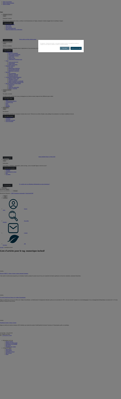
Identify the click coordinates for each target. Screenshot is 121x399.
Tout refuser (64, 48)
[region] (61, 46)
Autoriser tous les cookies (76, 48)
